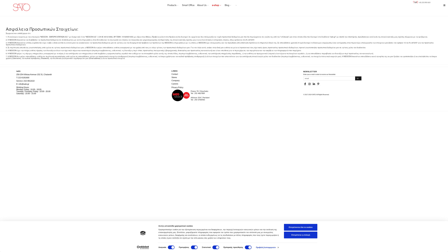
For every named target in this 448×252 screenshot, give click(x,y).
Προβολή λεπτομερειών (266, 247)
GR (416, 2)
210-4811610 (29, 81)
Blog (227, 5)
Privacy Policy (177, 87)
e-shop (215, 5)
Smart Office (188, 5)
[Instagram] (309, 83)
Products (171, 5)
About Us (201, 5)
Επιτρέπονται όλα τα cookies (301, 227)
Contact (175, 74)
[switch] (194, 247)
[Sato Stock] (235, 95)
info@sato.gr (24, 84)
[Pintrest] (318, 83)
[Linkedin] (314, 83)
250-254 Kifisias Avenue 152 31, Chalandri (34, 74)
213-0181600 (23, 78)
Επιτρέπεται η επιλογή (300, 235)
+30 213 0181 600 (424, 2)
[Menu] (444, 5)
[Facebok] (305, 83)
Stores (174, 77)
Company (176, 81)
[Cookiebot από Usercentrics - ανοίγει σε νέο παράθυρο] (143, 247)
